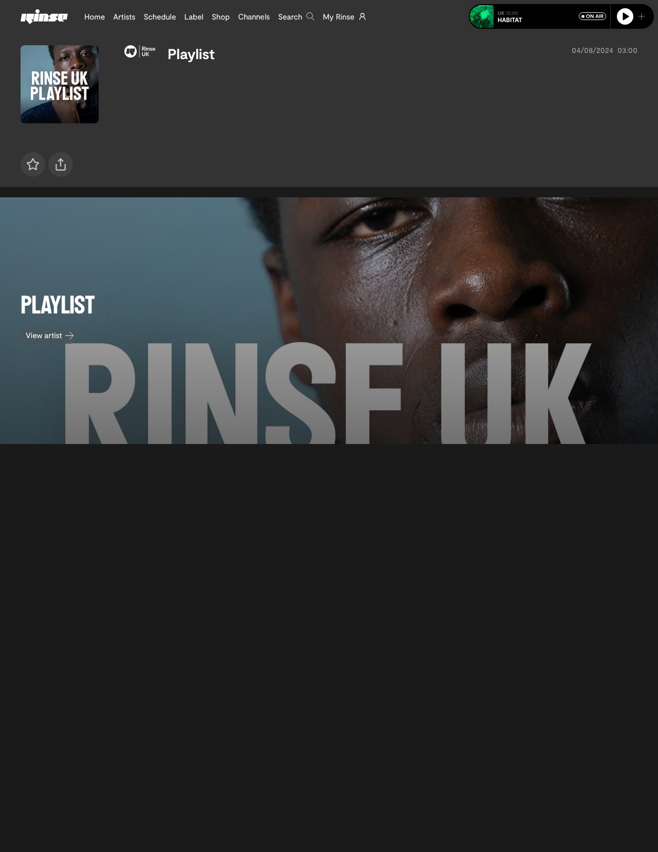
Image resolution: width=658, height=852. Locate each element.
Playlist (191, 53)
